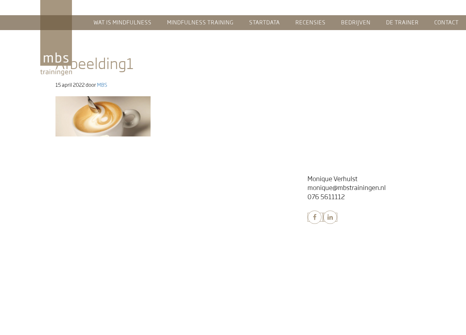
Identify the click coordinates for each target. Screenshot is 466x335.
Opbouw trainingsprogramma (73, 240)
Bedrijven (187, 212)
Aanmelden (52, 300)
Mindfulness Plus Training (69, 249)
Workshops (191, 221)
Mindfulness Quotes (201, 197)
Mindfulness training (70, 212)
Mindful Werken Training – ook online (219, 231)
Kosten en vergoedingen (67, 309)
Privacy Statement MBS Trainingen (78, 327)
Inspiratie (189, 188)
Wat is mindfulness (65, 178)
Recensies (187, 178)
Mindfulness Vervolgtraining (72, 258)
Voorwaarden (55, 318)
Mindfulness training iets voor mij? (78, 221)
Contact (184, 279)
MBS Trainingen (56, 6)
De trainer (188, 263)
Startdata (49, 291)
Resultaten (52, 231)
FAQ (44, 197)
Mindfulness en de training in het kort (81, 188)
